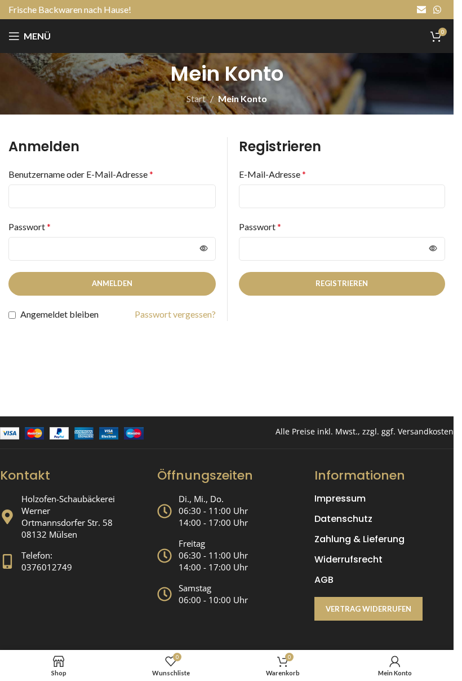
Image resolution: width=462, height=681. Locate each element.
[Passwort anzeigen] (204, 249)
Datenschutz (343, 519)
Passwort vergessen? (175, 314)
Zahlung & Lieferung (359, 539)
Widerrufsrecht (348, 559)
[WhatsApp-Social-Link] (437, 9)
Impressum (340, 498)
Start (196, 98)
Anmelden (112, 283)
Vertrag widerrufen (368, 608)
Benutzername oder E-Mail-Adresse (80, 174)
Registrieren (342, 283)
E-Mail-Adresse (272, 174)
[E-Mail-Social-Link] (421, 9)
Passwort (29, 226)
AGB (324, 580)
